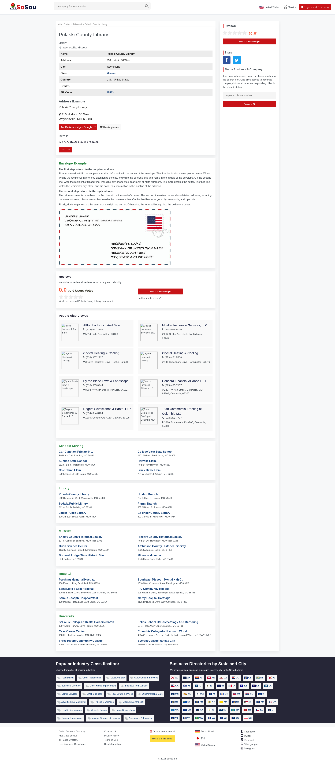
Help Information (112, 744)
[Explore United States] (23, 6)
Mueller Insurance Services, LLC (184, 325)
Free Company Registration (72, 744)
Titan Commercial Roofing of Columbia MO (182, 411)
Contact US (110, 731)
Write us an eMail (162, 738)
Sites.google (250, 744)
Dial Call (65, 149)
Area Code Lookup (68, 735)
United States (207, 745)
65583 (110, 92)
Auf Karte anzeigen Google (77, 127)
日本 (203, 738)
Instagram (249, 748)
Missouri (112, 73)
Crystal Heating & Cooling (101, 353)
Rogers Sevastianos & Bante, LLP (107, 409)
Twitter (247, 735)
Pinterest (248, 740)
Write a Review (159, 291)
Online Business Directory (72, 731)
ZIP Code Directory (68, 740)
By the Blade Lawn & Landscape (106, 381)
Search (248, 104)
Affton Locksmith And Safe (101, 325)
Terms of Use (111, 740)
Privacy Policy (111, 735)
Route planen (111, 127)
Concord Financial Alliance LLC (184, 381)
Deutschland (207, 731)
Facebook (249, 731)
